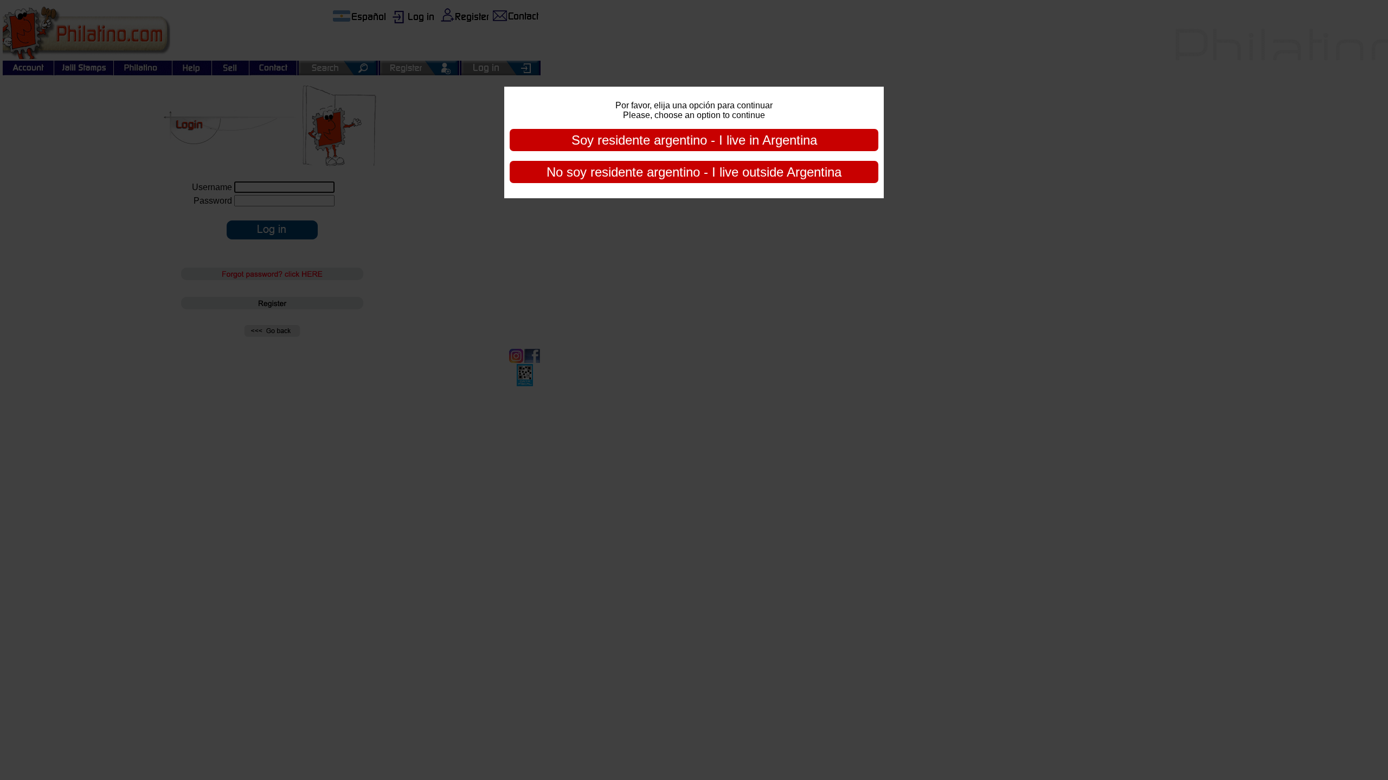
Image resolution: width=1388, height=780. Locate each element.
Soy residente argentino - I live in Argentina (694, 140)
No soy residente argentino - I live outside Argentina (694, 172)
